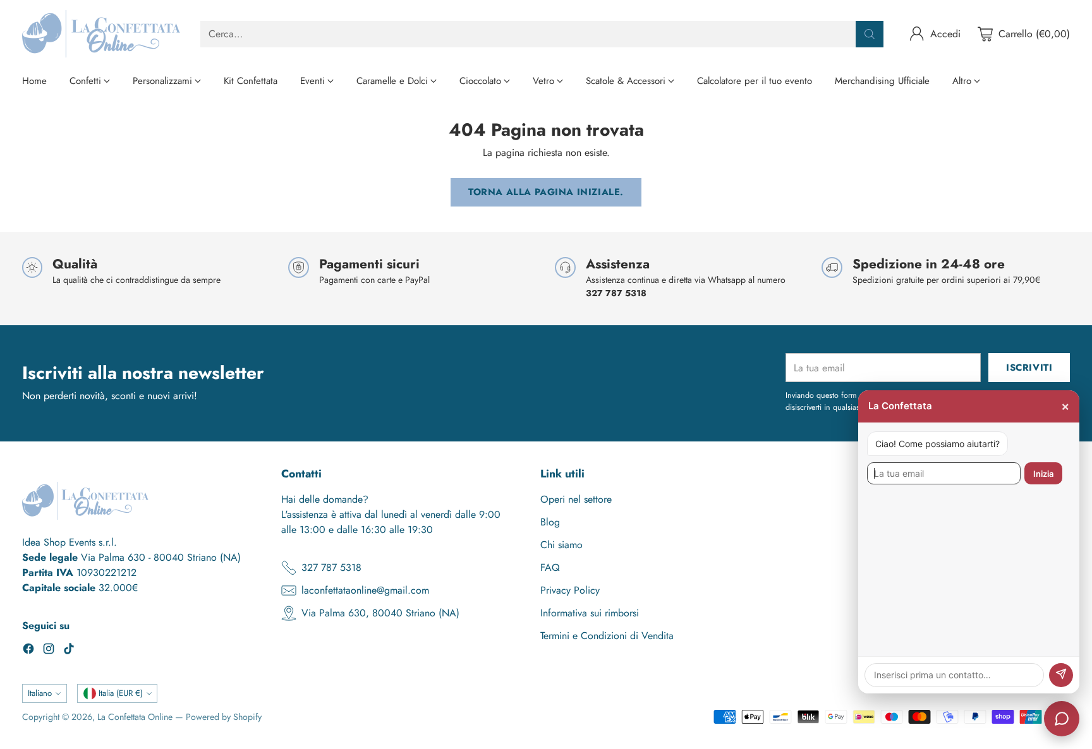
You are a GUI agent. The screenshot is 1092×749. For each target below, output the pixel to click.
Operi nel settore (576, 499)
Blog (550, 522)
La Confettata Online (135, 716)
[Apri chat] (1061, 718)
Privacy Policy (570, 590)
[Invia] (1061, 675)
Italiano (40, 693)
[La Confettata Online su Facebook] (28, 651)
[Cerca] (869, 34)
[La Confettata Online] (101, 33)
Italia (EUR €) (121, 693)
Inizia (1043, 474)
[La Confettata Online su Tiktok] (68, 651)
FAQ (550, 567)
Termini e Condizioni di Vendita (607, 635)
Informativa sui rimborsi (589, 613)
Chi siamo (561, 544)
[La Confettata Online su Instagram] (48, 651)
